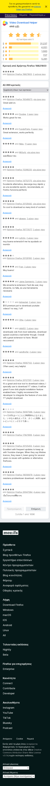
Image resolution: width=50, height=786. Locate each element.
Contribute (9, 688)
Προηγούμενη (14, 509)
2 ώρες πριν (32, 114)
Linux (6, 630)
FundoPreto (24, 129)
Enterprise (8, 668)
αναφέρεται (32, 744)
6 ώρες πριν (37, 129)
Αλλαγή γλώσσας (10, 764)
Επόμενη (35, 509)
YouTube (8, 712)
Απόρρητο (7, 739)
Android (7, 625)
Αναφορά (7, 108)
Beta (5, 654)
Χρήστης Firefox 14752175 (19, 180)
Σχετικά (7, 549)
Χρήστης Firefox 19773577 (19, 229)
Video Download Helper (23, 22)
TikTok (7, 717)
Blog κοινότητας (12, 575)
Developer (9, 693)
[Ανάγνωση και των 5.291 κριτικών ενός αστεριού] (23, 59)
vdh (17, 26)
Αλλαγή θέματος (10, 772)
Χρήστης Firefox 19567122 (19, 363)
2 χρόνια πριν (39, 74)
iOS (5, 620)
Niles (21, 144)
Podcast (7, 728)
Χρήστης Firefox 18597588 (19, 412)
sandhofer (23, 352)
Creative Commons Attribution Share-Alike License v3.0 (22, 753)
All (4, 635)
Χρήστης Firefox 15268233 (19, 169)
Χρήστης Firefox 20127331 (19, 380)
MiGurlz (22, 152)
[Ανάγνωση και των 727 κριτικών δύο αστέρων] (23, 55)
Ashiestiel (23, 302)
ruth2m (22, 238)
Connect (8, 683)
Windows (8, 609)
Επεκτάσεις (11, 15)
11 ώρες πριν (31, 144)
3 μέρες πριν (39, 412)
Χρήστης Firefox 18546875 (19, 99)
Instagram (8, 707)
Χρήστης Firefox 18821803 (19, 74)
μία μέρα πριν (33, 152)
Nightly (7, 649)
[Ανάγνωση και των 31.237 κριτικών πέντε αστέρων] (23, 43)
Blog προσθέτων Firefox (17, 555)
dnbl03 (22, 328)
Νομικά (30, 739)
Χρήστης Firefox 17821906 (19, 435)
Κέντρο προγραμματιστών (18, 565)
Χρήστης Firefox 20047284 (19, 492)
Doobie (22, 114)
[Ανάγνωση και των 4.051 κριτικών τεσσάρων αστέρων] (23, 47)
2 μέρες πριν (33, 218)
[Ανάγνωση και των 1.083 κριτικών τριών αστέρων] (23, 51)
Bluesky (7, 722)
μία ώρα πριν (39, 99)
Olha (21, 320)
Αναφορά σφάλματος (15, 585)
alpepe (22, 218)
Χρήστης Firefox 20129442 (19, 204)
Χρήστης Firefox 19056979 (19, 475)
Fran (21, 267)
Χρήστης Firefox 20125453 (19, 446)
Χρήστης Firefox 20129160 (19, 258)
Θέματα (23, 15)
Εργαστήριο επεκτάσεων (17, 560)
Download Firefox (13, 604)
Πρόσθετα (9, 544)
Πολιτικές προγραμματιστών (19, 570)
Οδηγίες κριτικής (13, 590)
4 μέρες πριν (39, 492)
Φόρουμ (7, 580)
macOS (7, 615)
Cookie (19, 739)
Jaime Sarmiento (26, 281)
